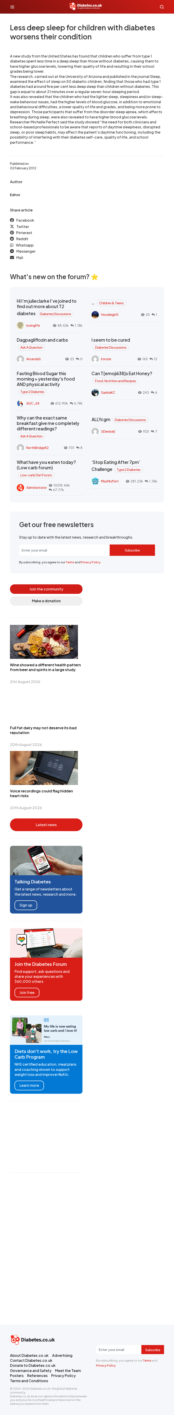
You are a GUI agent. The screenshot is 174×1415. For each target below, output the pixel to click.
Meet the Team (68, 1370)
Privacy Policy (91, 562)
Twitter (22, 226)
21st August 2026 (25, 681)
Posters (17, 1375)
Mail (19, 257)
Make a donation (46, 600)
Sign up (25, 905)
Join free (26, 992)
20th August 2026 (26, 744)
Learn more (29, 1085)
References (37, 1375)
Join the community (46, 589)
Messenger (26, 251)
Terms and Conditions (29, 1380)
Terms (70, 562)
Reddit (22, 238)
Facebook (25, 220)
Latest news (46, 824)
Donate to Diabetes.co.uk (33, 1365)
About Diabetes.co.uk (29, 1355)
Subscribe (132, 550)
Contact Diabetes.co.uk (31, 1360)
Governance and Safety (30, 1370)
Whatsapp (25, 245)
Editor (15, 195)
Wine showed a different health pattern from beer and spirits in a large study (45, 667)
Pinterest (24, 232)
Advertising (62, 1355)
